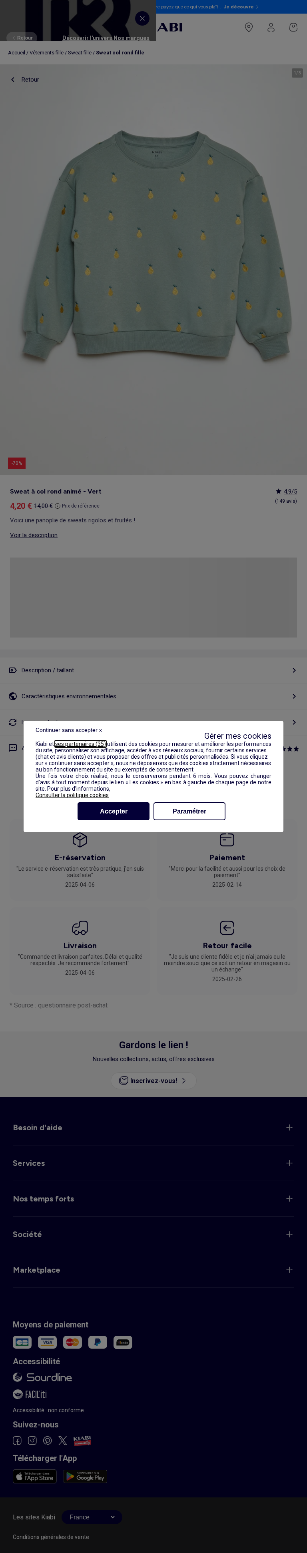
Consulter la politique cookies (72, 795)
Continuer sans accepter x (69, 730)
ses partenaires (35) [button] (80, 744)
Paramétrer (189, 811)
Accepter (114, 811)
